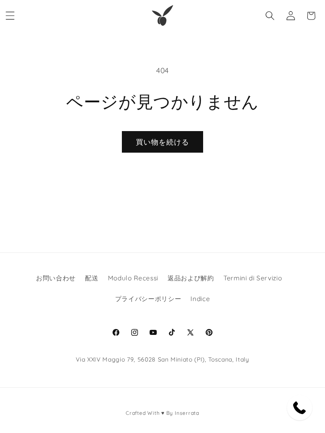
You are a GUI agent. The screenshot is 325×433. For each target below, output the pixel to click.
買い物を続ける (163, 141)
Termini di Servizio (252, 278)
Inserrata (187, 413)
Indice (200, 299)
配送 (91, 278)
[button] (10, 15)
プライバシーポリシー (148, 299)
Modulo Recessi (133, 278)
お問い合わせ (56, 278)
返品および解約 (191, 278)
